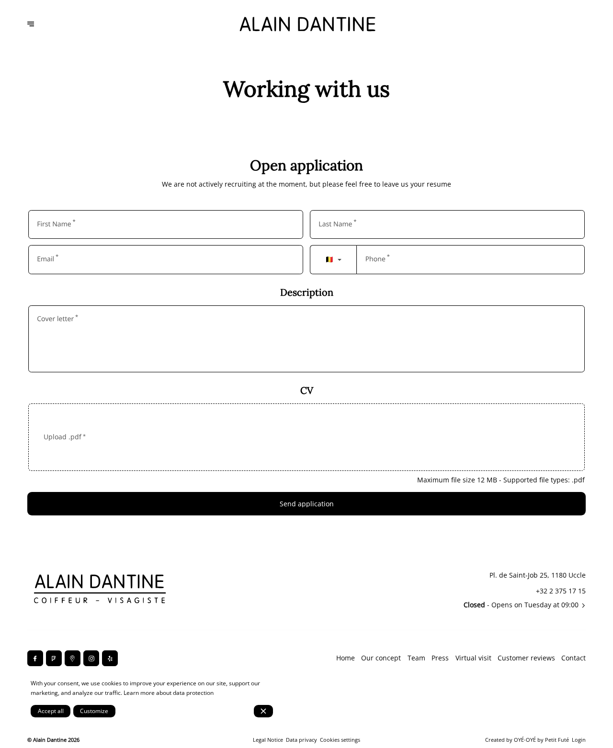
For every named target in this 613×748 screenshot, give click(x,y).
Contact (573, 657)
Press (440, 657)
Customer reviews (526, 657)
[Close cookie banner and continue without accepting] (263, 711)
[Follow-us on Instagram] (91, 658)
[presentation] (306, 437)
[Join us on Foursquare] (54, 658)
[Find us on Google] (72, 658)
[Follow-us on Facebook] (35, 658)
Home (345, 657)
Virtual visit (473, 657)
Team (416, 657)
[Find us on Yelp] (110, 658)
